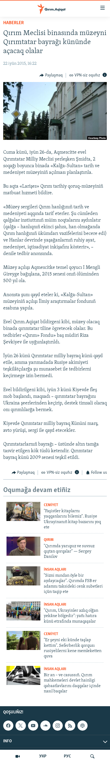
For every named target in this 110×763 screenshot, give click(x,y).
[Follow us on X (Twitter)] (20, 726)
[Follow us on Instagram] (58, 726)
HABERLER (13, 23)
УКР (42, 756)
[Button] (51, 75)
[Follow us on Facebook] (8, 726)
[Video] (18, 756)
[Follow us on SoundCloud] (45, 726)
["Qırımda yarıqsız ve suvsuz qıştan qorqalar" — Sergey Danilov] (23, 546)
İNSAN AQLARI (55, 570)
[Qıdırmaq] (92, 756)
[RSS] (70, 726)
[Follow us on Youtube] (33, 726)
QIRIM (49, 540)
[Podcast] (82, 726)
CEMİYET (51, 505)
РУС (67, 756)
